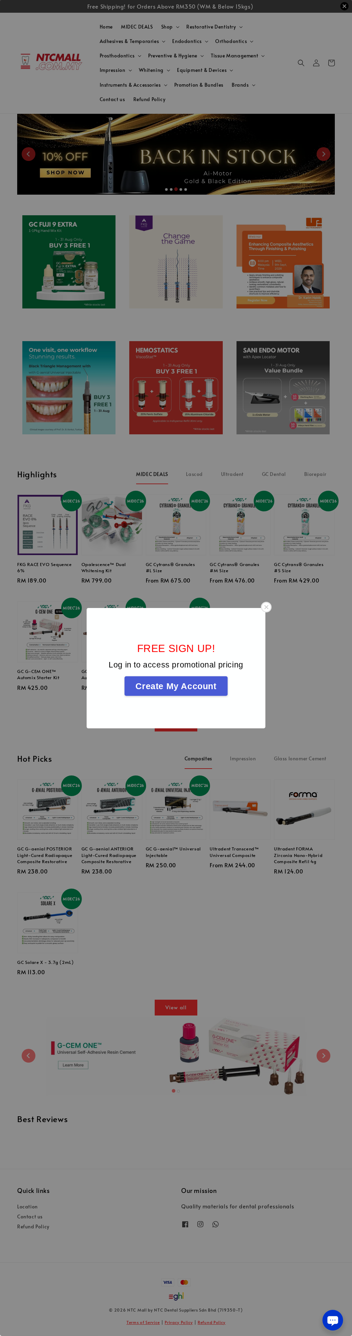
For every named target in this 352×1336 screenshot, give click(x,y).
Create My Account (175, 686)
